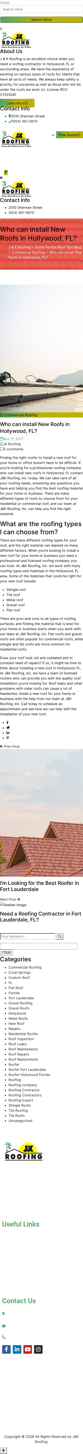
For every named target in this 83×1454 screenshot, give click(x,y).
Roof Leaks (18, 1044)
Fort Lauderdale (21, 998)
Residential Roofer (23, 1034)
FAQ (22, 1283)
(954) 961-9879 (24, 121)
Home (15, 1234)
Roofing (15, 1080)
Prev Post (11, 746)
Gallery (16, 1256)
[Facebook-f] (6, 1349)
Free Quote (68, 135)
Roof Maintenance (23, 1049)
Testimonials (21, 1270)
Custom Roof (19, 977)
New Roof (16, 1023)
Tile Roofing (18, 1110)
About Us (18, 1241)
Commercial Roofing (25, 967)
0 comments (13, 449)
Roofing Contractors (25, 1095)
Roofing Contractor (24, 1090)
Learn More (15, 103)
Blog (14, 1263)
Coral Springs (19, 972)
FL (10, 982)
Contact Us (20, 1278)
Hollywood (17, 1013)
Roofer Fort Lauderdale (27, 1069)
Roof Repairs (19, 1054)
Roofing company (23, 1085)
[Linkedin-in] (17, 1349)
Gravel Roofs (19, 1008)
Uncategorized (20, 1121)
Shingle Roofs (20, 1105)
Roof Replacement (23, 1059)
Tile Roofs (17, 1115)
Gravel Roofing (21, 1003)
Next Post (8, 899)
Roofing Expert (21, 1100)
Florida (14, 993)
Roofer (14, 1064)
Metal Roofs (18, 1018)
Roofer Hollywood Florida (29, 1075)
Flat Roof (16, 988)
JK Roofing (12, 444)
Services (17, 1249)
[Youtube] (27, 1349)
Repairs (14, 1028)
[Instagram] (38, 1349)
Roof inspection (21, 1039)
